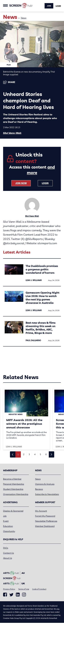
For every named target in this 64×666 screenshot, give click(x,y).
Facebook (5, 595)
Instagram (24, 595)
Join (49, 6)
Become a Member (12, 479)
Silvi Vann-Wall (12, 132)
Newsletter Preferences (46, 521)
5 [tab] (40, 454)
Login (58, 6)
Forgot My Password (45, 516)
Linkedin (18, 595)
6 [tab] (46, 454)
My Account (41, 510)
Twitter (11, 594)
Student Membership (13, 489)
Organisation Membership (15, 494)
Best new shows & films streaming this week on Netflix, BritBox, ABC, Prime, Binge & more (40, 327)
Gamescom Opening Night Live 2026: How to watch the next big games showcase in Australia (42, 297)
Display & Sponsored (13, 510)
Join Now (21, 183)
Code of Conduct (39, 589)
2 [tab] (23, 454)
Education (8, 526)
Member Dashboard (45, 526)
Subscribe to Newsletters (47, 494)
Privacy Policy (9, 589)
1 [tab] (18, 454)
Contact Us (8, 553)
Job (5, 516)
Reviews (39, 489)
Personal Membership (13, 484)
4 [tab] (34, 454)
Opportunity (9, 531)
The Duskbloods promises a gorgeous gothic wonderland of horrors (42, 269)
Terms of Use (23, 589)
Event (6, 521)
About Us (7, 558)
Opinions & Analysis (44, 484)
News (23, 17)
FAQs (5, 547)
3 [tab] (29, 454)
